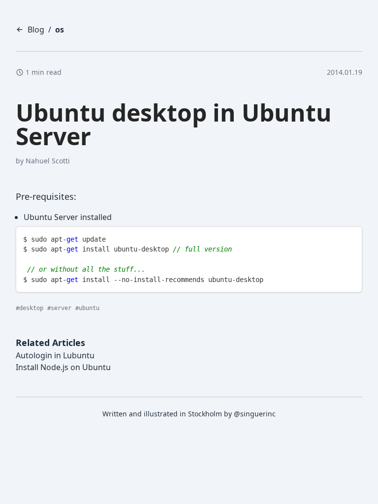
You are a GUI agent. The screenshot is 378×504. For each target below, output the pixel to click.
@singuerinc (255, 413)
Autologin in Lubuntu (55, 355)
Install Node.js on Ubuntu (63, 367)
